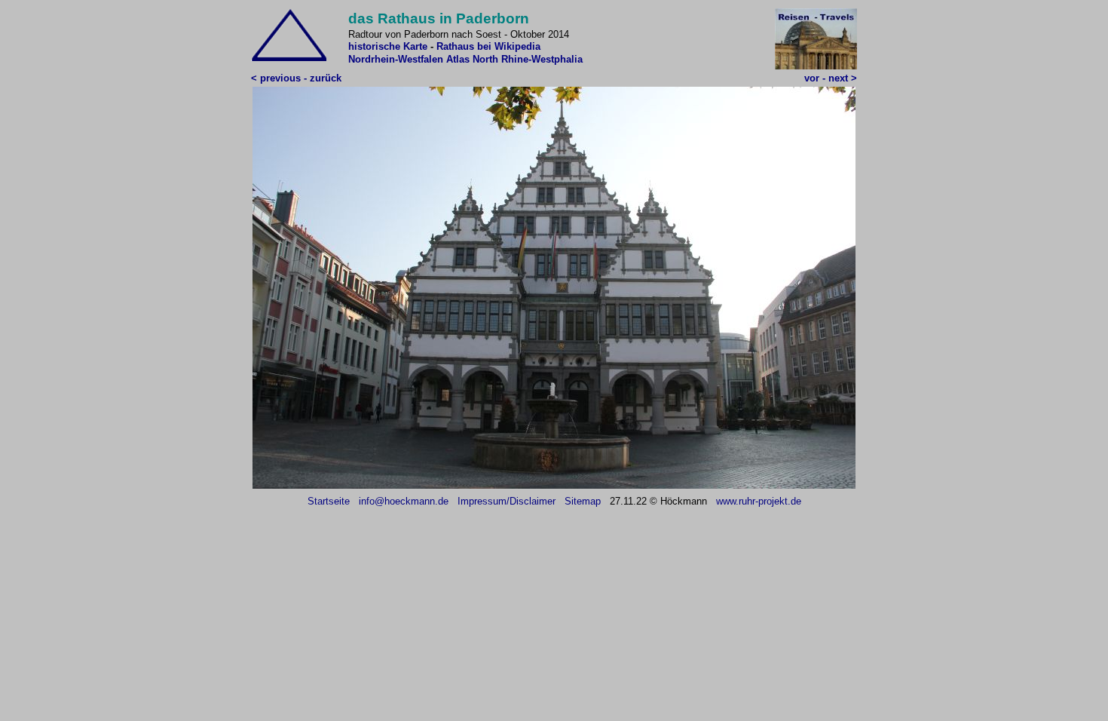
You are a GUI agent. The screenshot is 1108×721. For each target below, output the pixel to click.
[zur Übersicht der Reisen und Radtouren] (816, 66)
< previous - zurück (296, 78)
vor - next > (830, 78)
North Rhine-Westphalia (528, 59)
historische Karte (387, 46)
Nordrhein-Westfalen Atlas (409, 59)
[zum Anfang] (288, 57)
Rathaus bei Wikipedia (488, 46)
